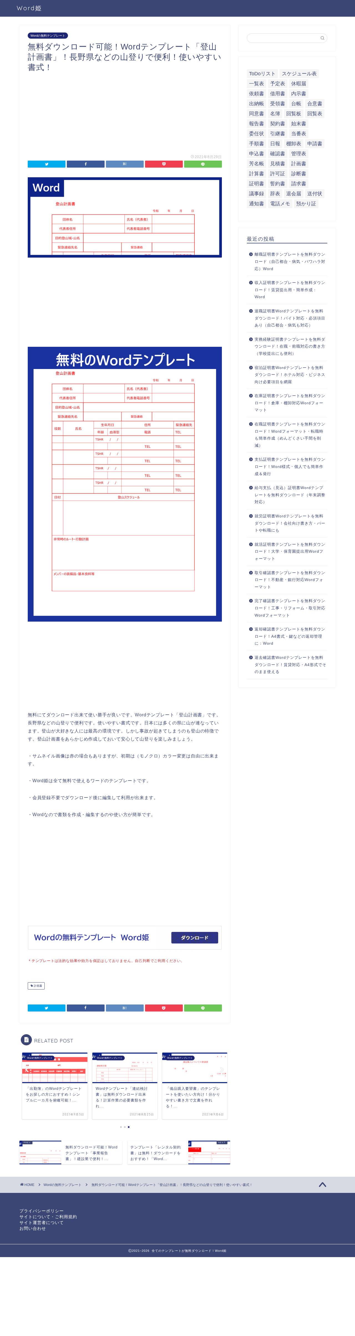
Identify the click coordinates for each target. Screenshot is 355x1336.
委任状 (256, 133)
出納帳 (256, 103)
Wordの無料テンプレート (48, 35)
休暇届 (298, 83)
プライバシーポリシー (41, 1210)
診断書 (298, 173)
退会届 (293, 193)
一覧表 (256, 83)
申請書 (314, 143)
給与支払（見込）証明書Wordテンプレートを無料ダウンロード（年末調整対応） (290, 495)
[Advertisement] (125, 111)
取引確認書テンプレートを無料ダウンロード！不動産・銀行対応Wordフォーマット (290, 580)
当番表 (298, 133)
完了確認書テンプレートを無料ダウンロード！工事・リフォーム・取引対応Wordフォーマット (290, 608)
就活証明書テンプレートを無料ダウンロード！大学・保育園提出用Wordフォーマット (290, 551)
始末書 (298, 123)
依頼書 (256, 93)
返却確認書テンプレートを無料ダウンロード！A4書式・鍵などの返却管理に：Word (290, 636)
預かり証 (306, 203)
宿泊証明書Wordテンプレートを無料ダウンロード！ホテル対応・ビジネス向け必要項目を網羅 (290, 375)
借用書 (277, 93)
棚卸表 (293, 143)
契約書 (277, 123)
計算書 (256, 173)
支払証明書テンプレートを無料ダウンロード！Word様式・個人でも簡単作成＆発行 (290, 466)
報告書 (256, 123)
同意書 (256, 113)
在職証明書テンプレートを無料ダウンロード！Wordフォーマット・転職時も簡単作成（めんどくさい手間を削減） (290, 435)
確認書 (277, 153)
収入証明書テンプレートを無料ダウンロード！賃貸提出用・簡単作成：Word (290, 290)
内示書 (298, 93)
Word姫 (29, 8)
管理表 (298, 153)
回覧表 (314, 113)
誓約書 (277, 183)
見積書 (277, 163)
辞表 (275, 193)
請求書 (298, 183)
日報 (275, 143)
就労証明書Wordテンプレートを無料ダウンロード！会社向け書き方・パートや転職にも (290, 523)
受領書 (277, 103)
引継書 (277, 133)
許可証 (277, 173)
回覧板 (293, 113)
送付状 (314, 193)
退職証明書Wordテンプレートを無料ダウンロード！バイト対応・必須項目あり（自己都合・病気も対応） (290, 318)
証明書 (256, 183)
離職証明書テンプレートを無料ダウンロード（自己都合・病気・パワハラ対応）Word (290, 261)
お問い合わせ (32, 1228)
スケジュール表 (299, 73)
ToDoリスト (262, 73)
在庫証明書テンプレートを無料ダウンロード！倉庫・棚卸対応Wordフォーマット (290, 403)
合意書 (314, 103)
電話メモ (280, 203)
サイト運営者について (41, 1222)
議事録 (256, 193)
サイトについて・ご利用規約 (48, 1216)
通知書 (256, 203)
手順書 (256, 143)
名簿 (275, 113)
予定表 (277, 83)
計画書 (37, 985)
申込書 (256, 153)
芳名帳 (256, 163)
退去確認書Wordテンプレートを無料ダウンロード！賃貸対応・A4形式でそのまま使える (290, 664)
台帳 (296, 103)
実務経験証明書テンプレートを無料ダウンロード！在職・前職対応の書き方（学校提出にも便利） (290, 346)
